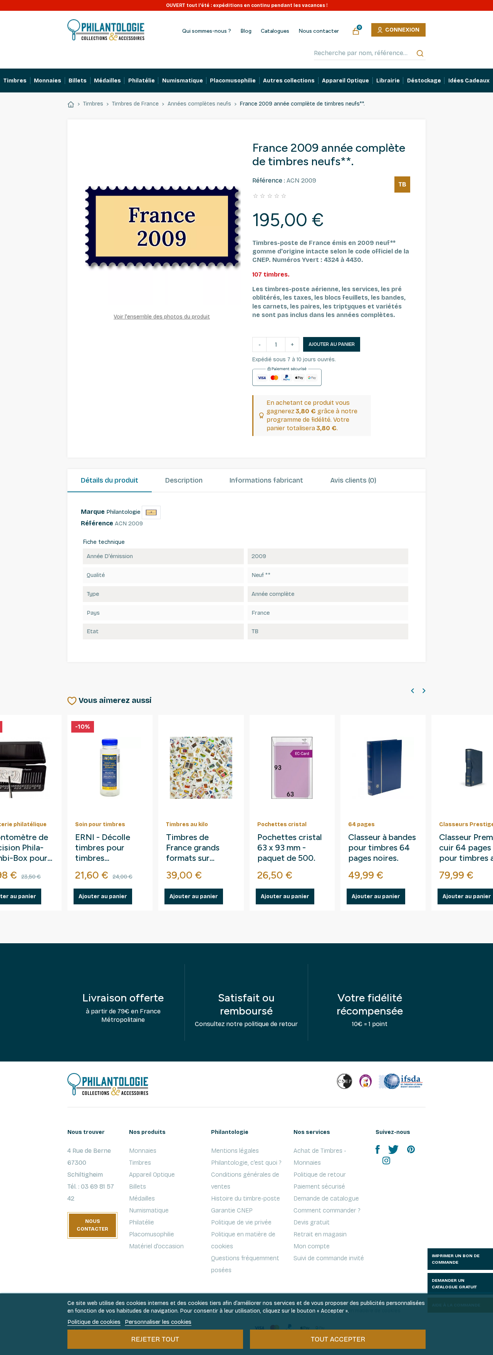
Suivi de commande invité (328, 1258)
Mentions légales (235, 1150)
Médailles (142, 1198)
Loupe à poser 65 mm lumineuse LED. (199, 847)
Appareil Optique (152, 1174)
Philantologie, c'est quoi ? (246, 1162)
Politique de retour (319, 1174)
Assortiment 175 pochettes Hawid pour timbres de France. (290, 855)
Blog (246, 31)
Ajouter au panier (332, 344)
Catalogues (275, 31)
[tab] (109, 480)
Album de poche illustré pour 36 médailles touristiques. (379, 855)
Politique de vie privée (241, 1222)
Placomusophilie (151, 1234)
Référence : (268, 180)
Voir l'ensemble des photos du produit (162, 317)
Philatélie (141, 1222)
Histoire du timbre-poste (245, 1198)
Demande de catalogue (326, 1198)
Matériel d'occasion (156, 1246)
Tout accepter (338, 1339)
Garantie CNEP (232, 1210)
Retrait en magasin (320, 1234)
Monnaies (142, 1150)
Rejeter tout (155, 1339)
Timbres (140, 1162)
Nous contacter (318, 31)
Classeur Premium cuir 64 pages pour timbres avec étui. (109, 848)
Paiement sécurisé (319, 1186)
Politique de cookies (94, 1321)
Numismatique (149, 1210)
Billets (137, 1186)
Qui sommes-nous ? (206, 31)
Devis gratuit (311, 1222)
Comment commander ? (327, 1210)
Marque (93, 511)
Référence (97, 523)
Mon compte (311, 1246)
